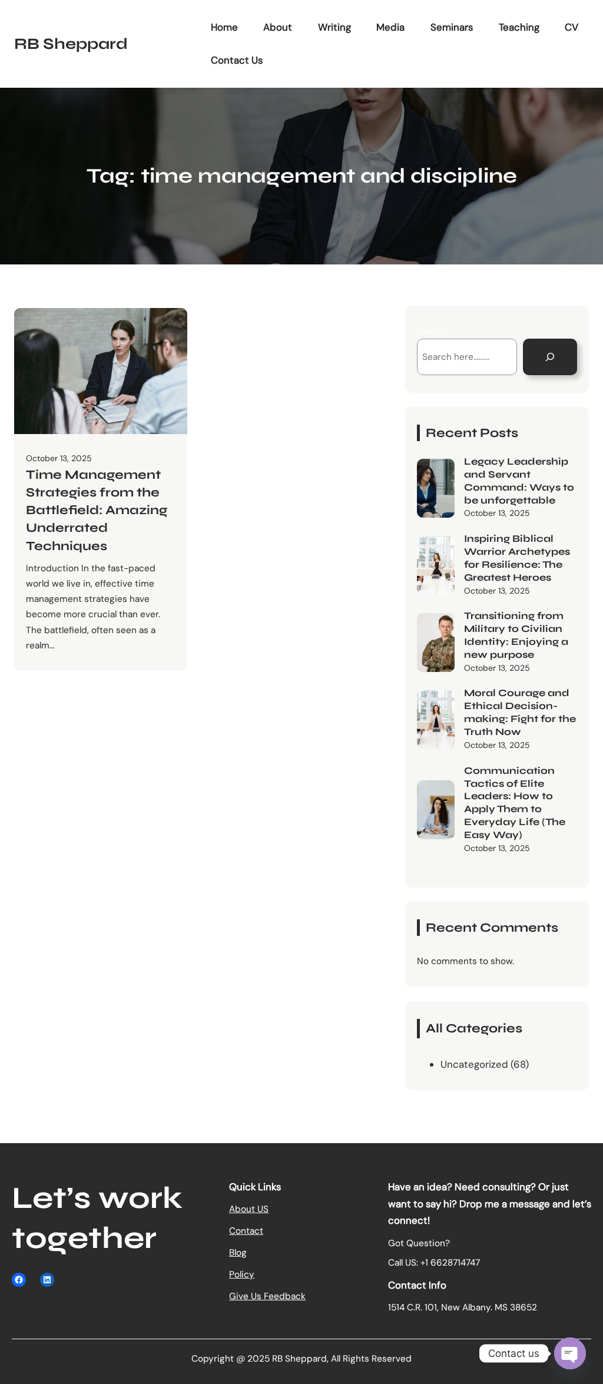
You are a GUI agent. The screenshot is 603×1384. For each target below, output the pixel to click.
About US (249, 1209)
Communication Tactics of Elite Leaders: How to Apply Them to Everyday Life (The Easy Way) (514, 802)
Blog (238, 1253)
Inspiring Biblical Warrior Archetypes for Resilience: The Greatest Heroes (517, 558)
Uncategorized (474, 1064)
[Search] (550, 357)
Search (431, 331)
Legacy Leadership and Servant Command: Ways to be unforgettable (519, 480)
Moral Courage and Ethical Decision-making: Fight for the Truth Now (520, 712)
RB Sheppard (71, 43)
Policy (241, 1274)
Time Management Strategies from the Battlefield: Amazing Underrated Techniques (96, 510)
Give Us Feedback (267, 1296)
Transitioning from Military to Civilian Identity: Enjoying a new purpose (516, 635)
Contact (246, 1231)
